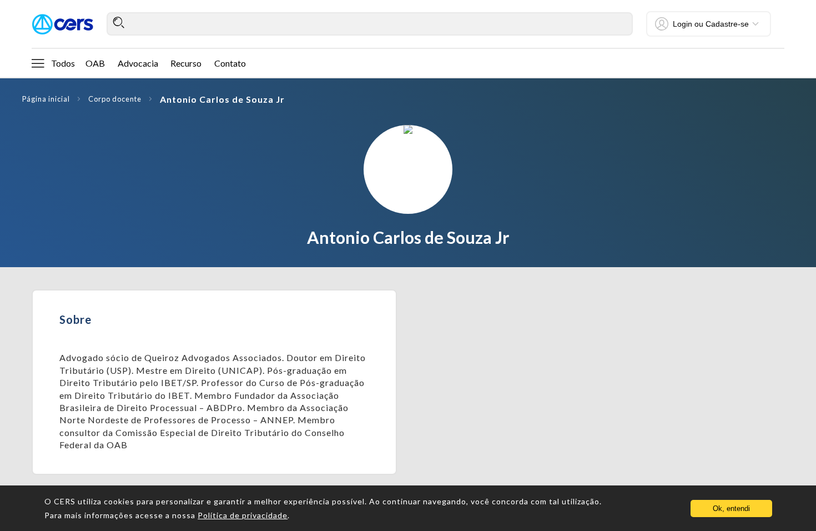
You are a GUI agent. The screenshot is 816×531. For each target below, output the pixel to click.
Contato (230, 63)
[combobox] (370, 24)
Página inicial (46, 98)
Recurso (186, 63)
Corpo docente (115, 98)
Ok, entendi (731, 508)
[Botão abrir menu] (37, 62)
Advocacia (138, 63)
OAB (95, 63)
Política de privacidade (243, 515)
